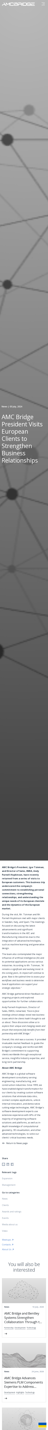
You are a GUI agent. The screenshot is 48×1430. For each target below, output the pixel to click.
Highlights (20, 1392)
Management (8, 1184)
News (5, 1198)
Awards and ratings (11, 1211)
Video (5, 1230)
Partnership (9, 1328)
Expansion (7, 1178)
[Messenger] (3, 1164)
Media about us (10, 1224)
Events (5, 1218)
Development (20, 1328)
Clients (5, 1205)
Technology (31, 1328)
